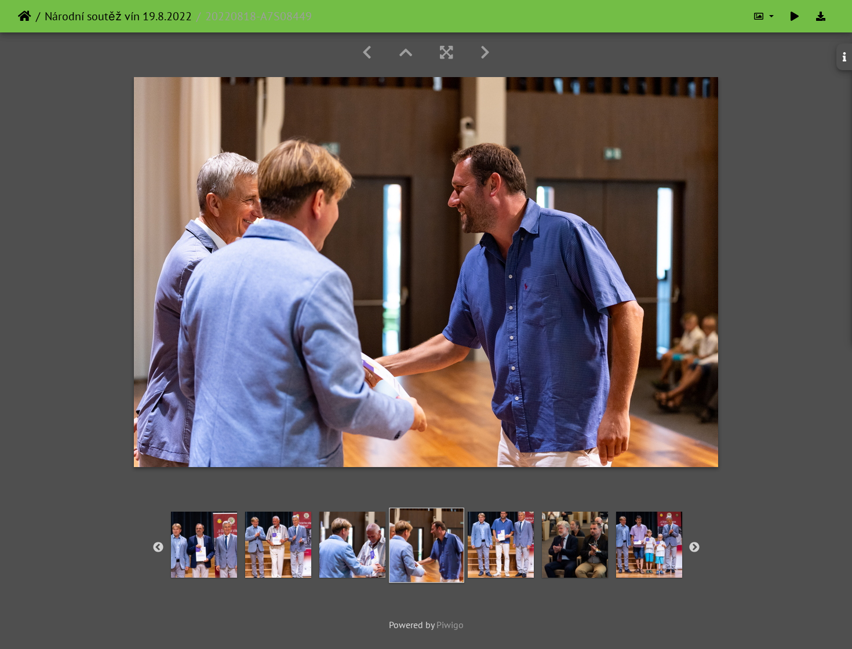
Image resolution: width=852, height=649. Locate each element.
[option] (204, 544)
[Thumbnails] (405, 52)
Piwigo (450, 624)
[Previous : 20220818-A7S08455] (366, 52)
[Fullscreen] (446, 52)
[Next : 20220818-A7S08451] (485, 52)
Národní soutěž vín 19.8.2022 (118, 16)
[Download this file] (820, 16)
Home (24, 16)
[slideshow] (794, 16)
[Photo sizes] (763, 16)
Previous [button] (158, 547)
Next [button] (694, 547)
